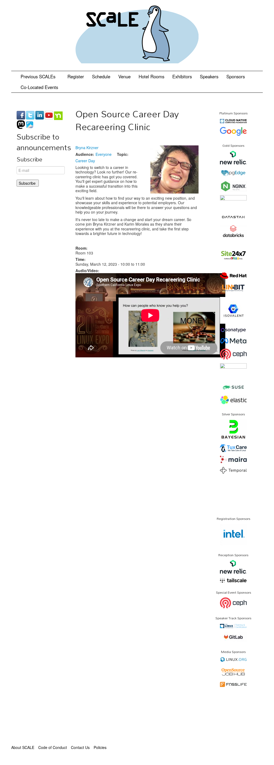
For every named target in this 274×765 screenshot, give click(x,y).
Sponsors (235, 76)
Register (75, 76)
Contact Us (80, 747)
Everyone (104, 154)
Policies (100, 747)
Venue (124, 76)
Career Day (85, 160)
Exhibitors (182, 76)
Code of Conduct (52, 747)
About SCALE (22, 747)
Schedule (101, 76)
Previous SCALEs (39, 76)
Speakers (209, 76)
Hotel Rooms (151, 76)
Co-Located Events (39, 87)
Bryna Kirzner (86, 147)
